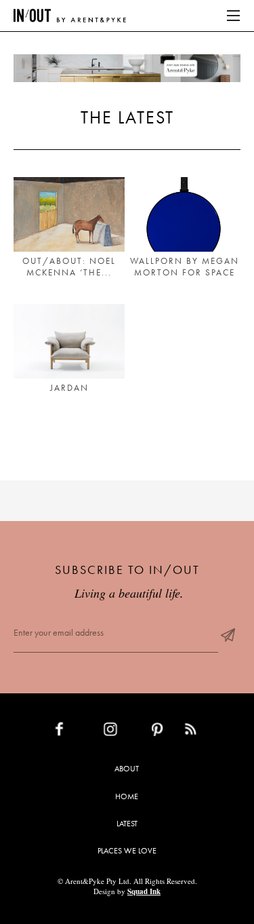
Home (126, 796)
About (126, 768)
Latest (127, 823)
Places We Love (127, 850)
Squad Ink (144, 891)
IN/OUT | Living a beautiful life (70, 15)
